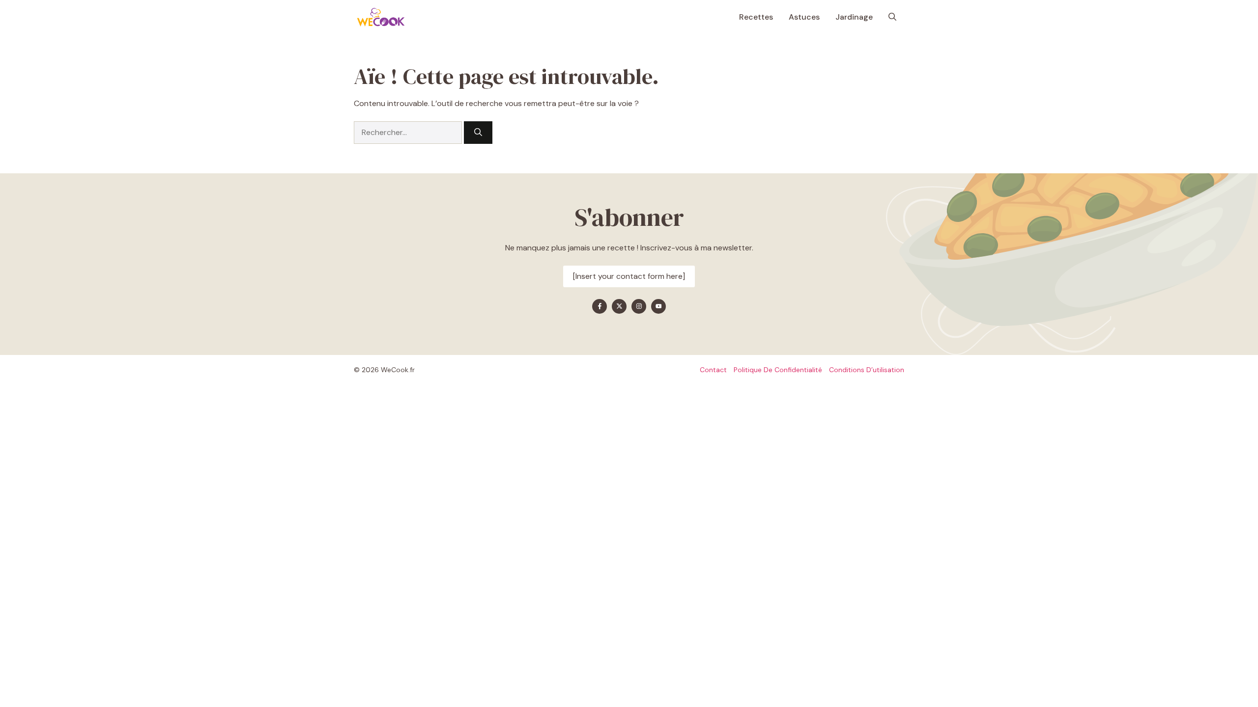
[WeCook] (381, 17)
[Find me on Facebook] (599, 306)
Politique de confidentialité (778, 369)
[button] (892, 17)
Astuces (804, 17)
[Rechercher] (478, 132)
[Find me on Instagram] (638, 306)
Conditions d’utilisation (866, 369)
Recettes (756, 17)
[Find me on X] (619, 306)
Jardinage (854, 17)
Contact (713, 369)
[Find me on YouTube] (658, 306)
